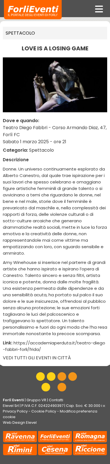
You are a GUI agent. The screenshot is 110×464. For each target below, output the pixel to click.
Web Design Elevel (20, 422)
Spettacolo (20, 33)
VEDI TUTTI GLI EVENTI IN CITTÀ (37, 358)
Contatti (56, 400)
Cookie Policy (43, 411)
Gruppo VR (36, 400)
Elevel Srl (11, 405)
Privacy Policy (15, 411)
